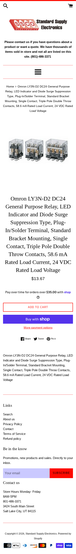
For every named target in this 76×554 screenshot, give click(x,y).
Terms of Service (14, 433)
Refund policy (12, 438)
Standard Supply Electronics (41, 533)
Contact (8, 429)
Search (8, 414)
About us (9, 419)
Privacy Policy (12, 424)
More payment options (38, 327)
